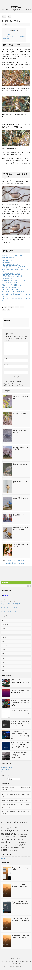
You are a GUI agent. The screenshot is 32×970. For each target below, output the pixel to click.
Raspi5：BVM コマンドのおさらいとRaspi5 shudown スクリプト (20, 903)
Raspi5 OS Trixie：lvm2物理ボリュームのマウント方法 (20, 919)
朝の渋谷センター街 (18, 515)
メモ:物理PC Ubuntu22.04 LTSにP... (20, 690)
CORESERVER (5, 769)
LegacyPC (19, 825)
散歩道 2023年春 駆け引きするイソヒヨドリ (20, 528)
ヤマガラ (14, 845)
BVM (2, 825)
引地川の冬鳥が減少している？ (11, 264)
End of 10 (11, 825)
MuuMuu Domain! (6, 767)
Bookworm (16, 822)
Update (22, 836)
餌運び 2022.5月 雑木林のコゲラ (12, 285)
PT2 (27, 824)
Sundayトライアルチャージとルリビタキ (13, 267)
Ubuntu (16, 837)
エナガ (22, 307)
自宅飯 (16, 847)
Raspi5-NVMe (21, 830)
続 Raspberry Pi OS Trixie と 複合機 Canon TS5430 (20, 885)
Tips (7, 837)
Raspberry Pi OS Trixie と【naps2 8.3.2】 (20, 868)
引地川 (3, 309)
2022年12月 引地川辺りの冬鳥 (11, 273)
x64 (19, 842)
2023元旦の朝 (6, 262)
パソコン (4, 633)
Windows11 (7, 842)
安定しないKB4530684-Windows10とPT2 (13, 800)
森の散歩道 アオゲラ (8, 258)
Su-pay (2, 837)
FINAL (7, 790)
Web (3, 620)
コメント (6, 341)
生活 (3, 662)
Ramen (14, 827)
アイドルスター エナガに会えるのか (14, 36)
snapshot (11, 307)
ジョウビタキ (5, 845)
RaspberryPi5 (7, 830)
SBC (2, 834)
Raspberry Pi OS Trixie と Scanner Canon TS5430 (20, 936)
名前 (6, 358)
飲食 (3, 670)
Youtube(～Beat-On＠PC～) (9, 608)
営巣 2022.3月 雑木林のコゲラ (11, 287)
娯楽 (3, 658)
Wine (16, 842)
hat (15, 825)
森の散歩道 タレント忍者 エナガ (12, 255)
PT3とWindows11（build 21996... (20, 711)
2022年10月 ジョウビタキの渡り (11, 278)
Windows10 (18, 839)
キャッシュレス (24, 842)
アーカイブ (4, 779)
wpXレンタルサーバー (7, 858)
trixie (10, 837)
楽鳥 (12, 848)
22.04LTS (3, 822)
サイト (6, 370)
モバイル (4, 645)
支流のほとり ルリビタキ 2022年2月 (13, 292)
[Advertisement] (14, 573)
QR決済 (7, 828)
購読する (5, 582)
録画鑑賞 (14, 850)
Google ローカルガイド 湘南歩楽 (10, 604)
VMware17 (9, 839)
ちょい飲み (5, 624)
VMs (28, 837)
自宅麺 (22, 848)
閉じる (15, 30)
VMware (3, 839)
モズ (11, 845)
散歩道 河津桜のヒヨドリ (20, 498)
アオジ (17, 307)
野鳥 (9, 309)
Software (20, 834)
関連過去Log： (7, 39)
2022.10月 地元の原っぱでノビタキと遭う (14, 280)
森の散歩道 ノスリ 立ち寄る (15, 563)
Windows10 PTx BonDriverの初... (20, 700)
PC (23, 825)
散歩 (9, 847)
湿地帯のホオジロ (7, 260)
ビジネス (4, 637)
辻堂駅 (4, 850)
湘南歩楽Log (16, 7)
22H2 (9, 822)
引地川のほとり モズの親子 (10, 289)
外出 (6, 307)
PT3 (3, 827)
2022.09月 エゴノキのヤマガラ (11, 283)
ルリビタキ (21, 845)
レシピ (3, 649)
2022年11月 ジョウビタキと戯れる (12, 276)
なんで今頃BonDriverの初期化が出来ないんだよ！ (15, 794)
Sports (25, 834)
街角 (3, 666)
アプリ (3, 628)
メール (6, 364)
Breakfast (25, 822)
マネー (3, 641)
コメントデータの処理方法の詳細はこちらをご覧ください (15, 384)
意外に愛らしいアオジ (9, 34)
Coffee (6, 825)
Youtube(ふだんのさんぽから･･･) (10, 612)
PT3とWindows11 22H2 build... (19, 752)
